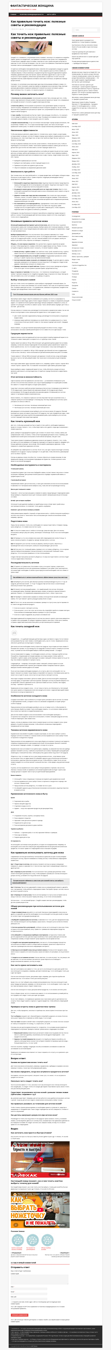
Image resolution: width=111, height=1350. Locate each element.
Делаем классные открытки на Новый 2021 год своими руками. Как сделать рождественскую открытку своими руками (86, 74)
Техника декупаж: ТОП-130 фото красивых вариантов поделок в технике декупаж (85, 92)
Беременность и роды (78, 219)
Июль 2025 (75, 132)
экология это (15, 1328)
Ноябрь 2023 (76, 167)
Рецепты (74, 282)
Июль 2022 (75, 201)
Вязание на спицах (77, 230)
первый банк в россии (18, 1336)
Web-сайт (13, 1297)
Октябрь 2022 (76, 196)
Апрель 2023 (75, 187)
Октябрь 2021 (76, 204)
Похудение (75, 271)
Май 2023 (75, 184)
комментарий (15, 1273)
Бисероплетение (77, 222)
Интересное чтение (78, 248)
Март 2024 (75, 155)
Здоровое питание (77, 242)
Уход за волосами (77, 297)
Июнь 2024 (75, 146)
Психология (75, 274)
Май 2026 (75, 123)
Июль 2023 (75, 178)
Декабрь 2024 (76, 141)
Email (12, 1292)
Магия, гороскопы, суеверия (80, 256)
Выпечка (74, 225)
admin (22, 29)
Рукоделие (75, 285)
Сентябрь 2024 (76, 144)
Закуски (74, 239)
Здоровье (75, 245)
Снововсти (75, 291)
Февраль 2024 (76, 158)
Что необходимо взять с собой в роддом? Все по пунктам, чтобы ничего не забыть (84, 108)
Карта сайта (51, 14)
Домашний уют (76, 233)
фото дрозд (15, 1332)
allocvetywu (75, 97)
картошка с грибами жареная (20, 1339)
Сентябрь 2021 (76, 207)
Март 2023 (75, 190)
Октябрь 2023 (76, 170)
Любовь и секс (76, 254)
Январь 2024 (75, 161)
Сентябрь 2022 (76, 198)
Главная (13, 14)
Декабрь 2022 (76, 193)
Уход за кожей (76, 300)
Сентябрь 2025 (76, 126)
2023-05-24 (16, 29)
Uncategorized (31, 29)
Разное (74, 280)
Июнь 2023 (75, 181)
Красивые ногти (76, 251)
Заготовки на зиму (77, 236)
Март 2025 (75, 135)
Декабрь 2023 (76, 164)
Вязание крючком (77, 228)
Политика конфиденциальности (31, 14)
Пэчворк (74, 277)
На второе (75, 262)
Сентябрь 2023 (76, 173)
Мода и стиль (76, 259)
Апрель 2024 (75, 152)
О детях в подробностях (79, 265)
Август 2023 (75, 175)
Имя (12, 1287)
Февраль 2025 (76, 138)
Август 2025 (75, 129)
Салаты (74, 288)
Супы (73, 294)
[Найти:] (86, 30)
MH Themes (34, 1346)
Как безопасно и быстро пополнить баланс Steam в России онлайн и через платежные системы (85, 47)
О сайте (74, 268)
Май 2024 (75, 149)
